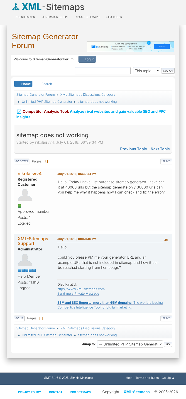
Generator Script (55, 17)
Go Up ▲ (168, 377)
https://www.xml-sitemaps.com (81, 289)
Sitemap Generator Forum (45, 41)
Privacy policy (29, 392)
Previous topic (133, 149)
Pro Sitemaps (80, 392)
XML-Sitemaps (137, 391)
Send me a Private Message (78, 293)
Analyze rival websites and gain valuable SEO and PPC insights (91, 114)
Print (166, 161)
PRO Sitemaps (25, 17)
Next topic (160, 149)
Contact (55, 392)
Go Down (21, 161)
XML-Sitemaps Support (33, 241)
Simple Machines (81, 377)
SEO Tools (114, 17)
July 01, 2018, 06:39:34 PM (76, 174)
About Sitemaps (88, 17)
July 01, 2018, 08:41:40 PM (76, 239)
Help (129, 377)
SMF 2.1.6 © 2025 (56, 377)
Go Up (19, 318)
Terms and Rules (147, 377)
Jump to (88, 344)
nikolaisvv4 (30, 173)
